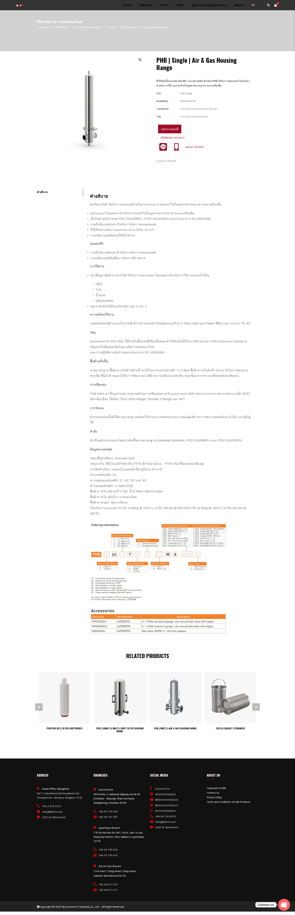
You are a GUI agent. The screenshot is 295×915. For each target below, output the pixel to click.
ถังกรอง (111, 27)
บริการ (164, 5)
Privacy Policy (214, 797)
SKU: (158, 93)
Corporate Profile (216, 788)
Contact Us (213, 792)
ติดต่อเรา (240, 5)
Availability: (162, 101)
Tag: (158, 116)
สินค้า (180, 5)
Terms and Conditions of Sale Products (228, 802)
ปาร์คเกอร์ (170, 160)
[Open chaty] (284, 905)
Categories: (162, 108)
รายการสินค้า (60, 27)
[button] (140, 59)
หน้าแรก (128, 5)
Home (44, 27)
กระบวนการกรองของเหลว (87, 27)
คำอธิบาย (42, 192)
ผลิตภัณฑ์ (145, 5)
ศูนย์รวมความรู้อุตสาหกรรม (209, 5)
